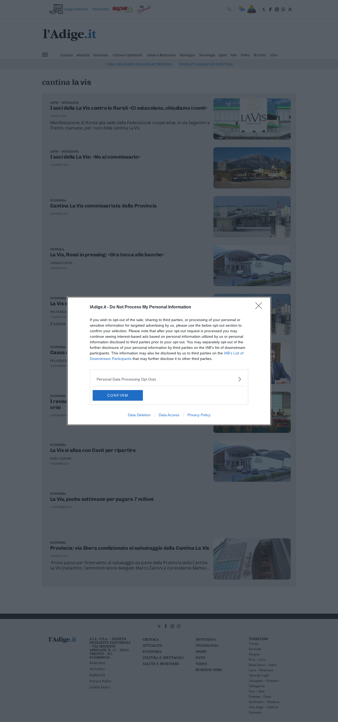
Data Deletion (139, 415)
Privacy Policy (198, 415)
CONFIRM (117, 395)
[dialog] (169, 361)
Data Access (169, 415)
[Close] (260, 307)
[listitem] (169, 379)
